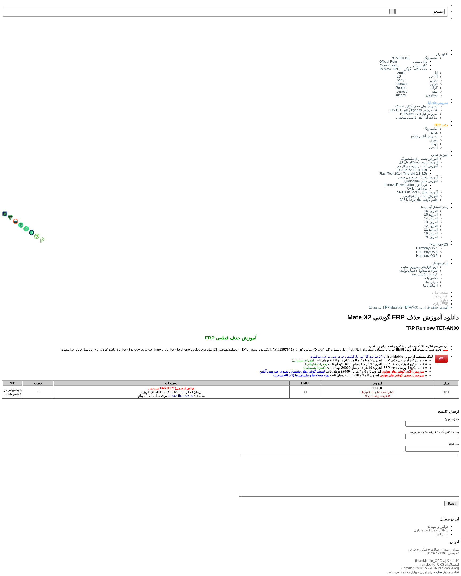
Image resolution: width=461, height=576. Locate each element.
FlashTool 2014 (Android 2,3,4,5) (403, 173)
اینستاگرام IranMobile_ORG (439, 564)
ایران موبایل (440, 263)
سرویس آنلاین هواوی (424, 136)
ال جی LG (417, 76)
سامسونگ (431, 129)
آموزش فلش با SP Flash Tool (417, 192)
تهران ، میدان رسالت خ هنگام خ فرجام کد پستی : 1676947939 (433, 551)
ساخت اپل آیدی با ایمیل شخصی (417, 117)
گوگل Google (417, 88)
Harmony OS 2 (427, 256)
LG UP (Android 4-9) (412, 170)
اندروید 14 (431, 218)
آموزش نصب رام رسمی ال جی (417, 166)
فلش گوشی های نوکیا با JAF (419, 200)
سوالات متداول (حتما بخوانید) (418, 271)
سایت (437, 572)
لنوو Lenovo (417, 91)
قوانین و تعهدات (437, 527)
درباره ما (432, 282)
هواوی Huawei (417, 84)
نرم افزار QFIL (417, 188)
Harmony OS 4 (427, 248)
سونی (434, 140)
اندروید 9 (432, 237)
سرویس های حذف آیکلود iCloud (416, 106)
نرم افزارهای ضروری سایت (419, 267)
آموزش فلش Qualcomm (421, 181)
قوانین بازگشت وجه (424, 274)
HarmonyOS (439, 244)
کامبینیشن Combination (403, 65)
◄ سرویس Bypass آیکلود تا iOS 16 (414, 110)
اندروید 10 (431, 233)
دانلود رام (442, 54)
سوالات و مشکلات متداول (431, 530)
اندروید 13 (431, 222)
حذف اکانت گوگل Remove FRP (403, 69)
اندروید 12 (430, 226)
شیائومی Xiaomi (417, 95)
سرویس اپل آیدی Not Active (419, 114)
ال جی (433, 147)
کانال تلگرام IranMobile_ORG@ (436, 561)
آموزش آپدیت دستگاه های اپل (418, 162)
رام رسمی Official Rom (403, 61)
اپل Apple (417, 73)
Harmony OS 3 (427, 252)
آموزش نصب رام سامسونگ (419, 159)
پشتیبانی (442, 534)
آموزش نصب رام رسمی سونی (417, 177)
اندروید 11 (430, 229)
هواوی (434, 132)
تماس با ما (431, 278)
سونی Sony (417, 80)
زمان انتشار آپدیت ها (434, 207)
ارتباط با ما (430, 285)
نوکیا (434, 144)
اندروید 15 (431, 215)
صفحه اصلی (440, 292)
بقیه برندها (441, 296)
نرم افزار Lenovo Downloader (405, 185)
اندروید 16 (431, 211)
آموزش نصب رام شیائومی (420, 196)
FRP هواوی (440, 304)
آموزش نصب (439, 155)
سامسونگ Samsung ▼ (415, 58)
